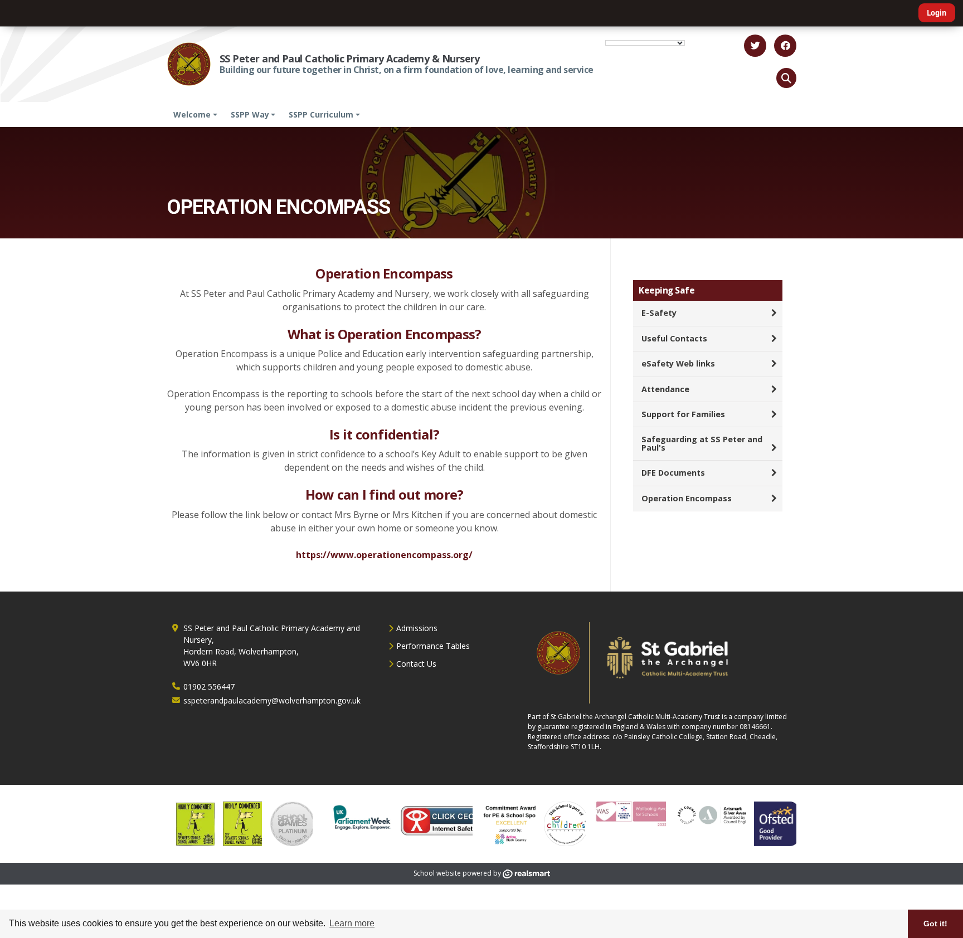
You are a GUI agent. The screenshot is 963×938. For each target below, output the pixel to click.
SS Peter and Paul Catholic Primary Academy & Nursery (350, 58)
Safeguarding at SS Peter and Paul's (701, 443)
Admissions (416, 628)
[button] (786, 78)
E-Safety (659, 312)
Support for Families (683, 414)
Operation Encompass (686, 498)
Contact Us (416, 663)
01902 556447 (209, 686)
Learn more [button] (351, 923)
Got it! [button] (935, 923)
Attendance (665, 389)
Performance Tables (433, 646)
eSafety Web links (678, 363)
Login (937, 13)
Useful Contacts (674, 338)
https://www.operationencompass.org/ (384, 555)
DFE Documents (673, 472)
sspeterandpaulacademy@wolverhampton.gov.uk (272, 700)
